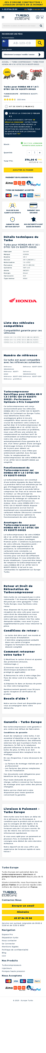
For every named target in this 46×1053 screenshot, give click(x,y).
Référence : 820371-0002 (13, 425)
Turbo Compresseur (21, 62)
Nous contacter (9, 989)
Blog (4, 1001)
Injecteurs (7, 1017)
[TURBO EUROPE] (22, 17)
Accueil (5, 62)
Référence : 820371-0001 (32, 425)
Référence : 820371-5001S (32, 415)
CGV (4, 1004)
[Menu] (3, 17)
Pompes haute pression (13, 1020)
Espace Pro (7, 983)
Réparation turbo (10, 986)
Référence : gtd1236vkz (13, 427)
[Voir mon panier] (42, 17)
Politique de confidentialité (15, 998)
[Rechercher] (40, 43)
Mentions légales (10, 995)
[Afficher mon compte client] (38, 17)
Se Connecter (8, 992)
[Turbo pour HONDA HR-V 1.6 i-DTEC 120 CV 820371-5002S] (9, 124)
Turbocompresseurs (11, 1014)
